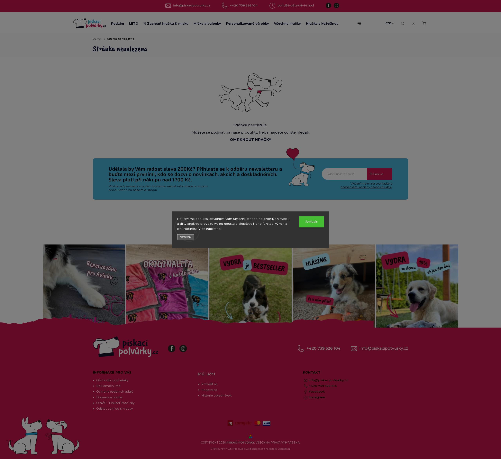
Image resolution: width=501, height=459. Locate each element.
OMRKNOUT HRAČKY (250, 139)
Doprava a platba (109, 397)
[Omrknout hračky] (250, 92)
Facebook (174, 346)
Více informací (209, 229)
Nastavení (185, 236)
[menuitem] (117, 23)
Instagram (186, 346)
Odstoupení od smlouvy (114, 408)
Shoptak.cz (284, 448)
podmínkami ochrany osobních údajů (366, 187)
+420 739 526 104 (323, 348)
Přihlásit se (376, 174)
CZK (388, 23)
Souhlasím (311, 222)
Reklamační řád (108, 386)
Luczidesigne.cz (254, 448)
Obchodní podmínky (112, 380)
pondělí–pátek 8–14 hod (296, 5)
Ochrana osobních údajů (114, 391)
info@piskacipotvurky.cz (384, 348)
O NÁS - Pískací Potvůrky (115, 403)
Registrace (209, 390)
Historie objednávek (216, 395)
